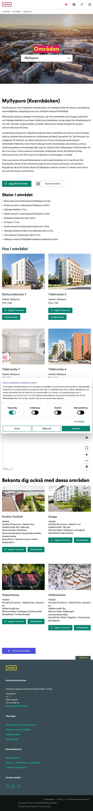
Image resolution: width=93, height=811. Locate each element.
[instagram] (13, 786)
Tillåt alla (76, 429)
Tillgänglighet (49, 799)
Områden (17, 12)
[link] (73, 4)
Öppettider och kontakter (17, 706)
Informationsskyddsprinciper (77, 799)
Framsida (6, 12)
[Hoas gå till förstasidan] (7, 4)
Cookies (60, 799)
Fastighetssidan (11, 317)
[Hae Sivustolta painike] (81, 4)
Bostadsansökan (13, 758)
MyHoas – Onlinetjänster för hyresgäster (23, 763)
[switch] (35, 412)
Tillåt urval (46, 429)
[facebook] (7, 786)
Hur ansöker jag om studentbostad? (21, 725)
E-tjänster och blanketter (16, 767)
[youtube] (19, 786)
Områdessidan (36, 550)
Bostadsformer (12, 739)
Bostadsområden (13, 734)
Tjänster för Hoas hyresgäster (18, 729)
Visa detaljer (79, 421)
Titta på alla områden (21, 651)
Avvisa (17, 429)
